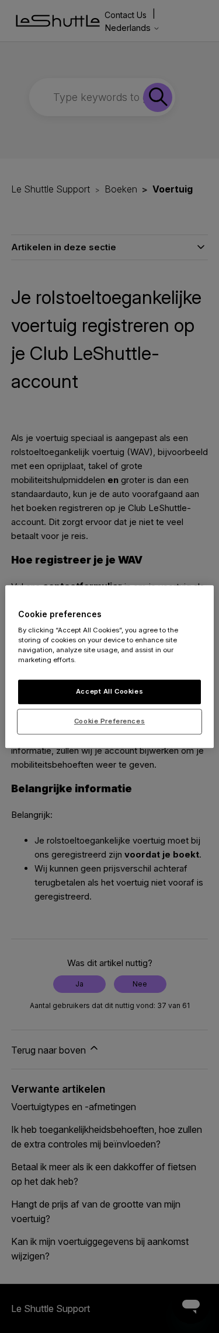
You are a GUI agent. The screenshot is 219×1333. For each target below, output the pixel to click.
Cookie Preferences (109, 721)
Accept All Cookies (109, 692)
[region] (109, 666)
